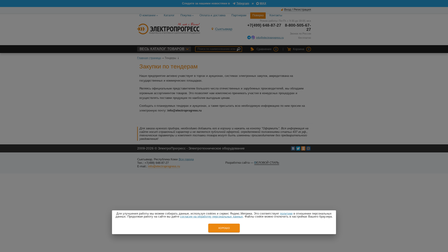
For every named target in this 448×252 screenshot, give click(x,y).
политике (286, 213)
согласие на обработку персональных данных (211, 216)
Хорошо (224, 228)
